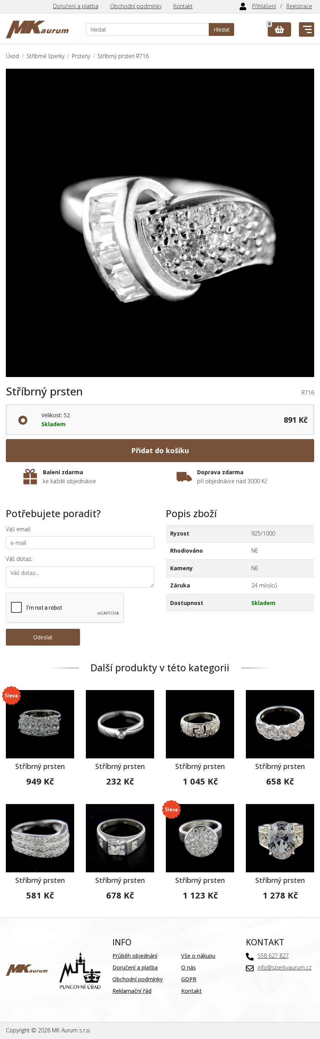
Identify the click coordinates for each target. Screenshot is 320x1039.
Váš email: (18, 529)
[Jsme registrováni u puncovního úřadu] (80, 969)
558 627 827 (273, 955)
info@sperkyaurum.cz (284, 967)
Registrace (299, 6)
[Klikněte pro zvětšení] (160, 223)
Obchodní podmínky (136, 6)
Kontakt (183, 6)
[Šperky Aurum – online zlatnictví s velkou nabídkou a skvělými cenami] (37, 29)
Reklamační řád (131, 991)
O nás (188, 967)
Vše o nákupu (198, 955)
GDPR (188, 979)
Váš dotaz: (19, 558)
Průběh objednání (134, 955)
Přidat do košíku (160, 450)
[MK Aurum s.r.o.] (27, 969)
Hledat (221, 29)
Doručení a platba (75, 6)
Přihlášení (264, 6)
